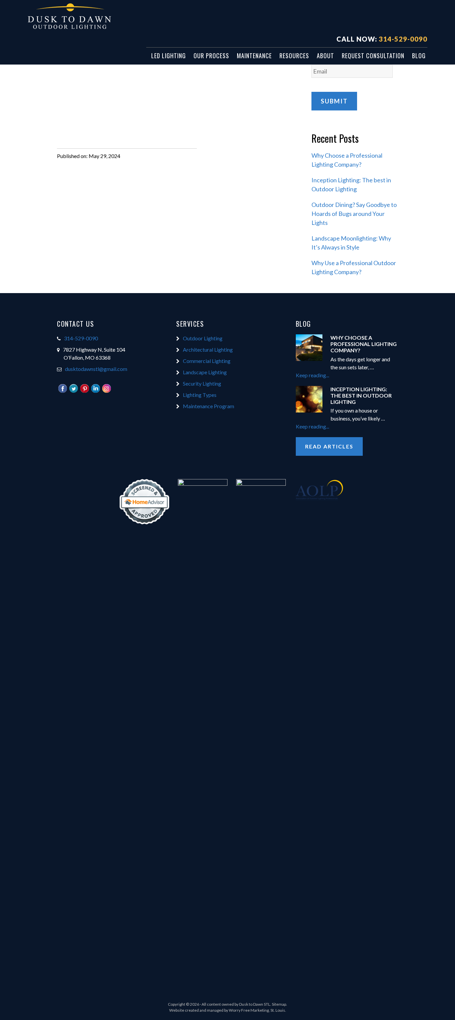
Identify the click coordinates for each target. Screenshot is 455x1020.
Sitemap (279, 1004)
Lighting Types (200, 395)
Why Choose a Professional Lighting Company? (363, 343)
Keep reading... (326, 375)
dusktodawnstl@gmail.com (96, 369)
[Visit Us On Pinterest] (84, 391)
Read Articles (329, 446)
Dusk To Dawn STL (88, 17)
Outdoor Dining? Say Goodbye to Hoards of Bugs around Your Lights (354, 213)
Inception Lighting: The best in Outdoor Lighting (361, 395)
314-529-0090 (403, 39)
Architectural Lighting (208, 349)
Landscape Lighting (205, 372)
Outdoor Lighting (203, 338)
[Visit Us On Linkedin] (95, 391)
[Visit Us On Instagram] (106, 391)
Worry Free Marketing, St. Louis (257, 1010)
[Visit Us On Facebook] (62, 391)
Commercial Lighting (206, 361)
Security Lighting (202, 383)
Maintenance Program (208, 406)
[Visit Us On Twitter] (73, 391)
